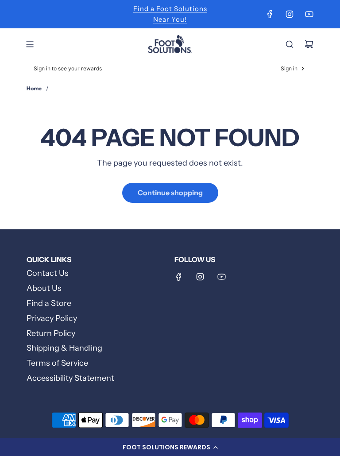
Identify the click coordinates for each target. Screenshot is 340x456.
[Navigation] (29, 44)
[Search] (289, 44)
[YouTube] (309, 14)
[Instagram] (289, 14)
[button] (170, 447)
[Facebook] (270, 14)
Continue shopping (170, 192)
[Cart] (309, 44)
